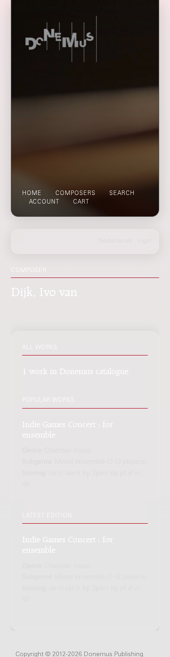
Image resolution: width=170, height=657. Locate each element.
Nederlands (115, 241)
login (144, 241)
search (122, 193)
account (44, 202)
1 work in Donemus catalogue (75, 369)
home (32, 193)
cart (81, 202)
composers (75, 193)
